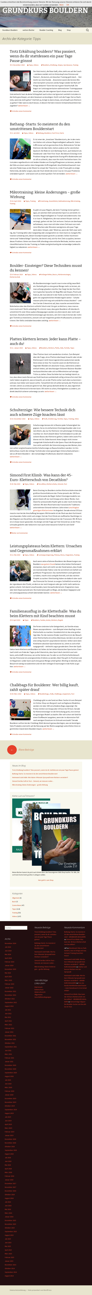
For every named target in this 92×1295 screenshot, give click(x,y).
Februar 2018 (9, 1176)
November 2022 (10, 995)
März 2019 (8, 1128)
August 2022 (9, 1006)
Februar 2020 (9, 1091)
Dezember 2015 (10, 1220)
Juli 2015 (8, 1239)
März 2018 (8, 1172)
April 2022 (8, 1021)
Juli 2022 (8, 1010)
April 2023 (8, 976)
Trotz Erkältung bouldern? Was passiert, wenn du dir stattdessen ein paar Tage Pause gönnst (43, 56)
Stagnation (69, 555)
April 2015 (8, 1250)
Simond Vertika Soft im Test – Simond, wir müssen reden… (33, 781)
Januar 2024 (9, 965)
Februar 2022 (9, 1028)
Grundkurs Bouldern (9, 30)
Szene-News (16, 905)
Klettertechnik (15, 277)
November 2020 (10, 1069)
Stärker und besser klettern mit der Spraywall (75, 969)
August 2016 (9, 1198)
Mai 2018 (8, 1165)
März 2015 (8, 1254)
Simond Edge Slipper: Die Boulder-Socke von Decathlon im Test (75, 1004)
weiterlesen (24, 105)
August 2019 (9, 1113)
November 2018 (10, 1143)
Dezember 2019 (10, 1098)
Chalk (52, 694)
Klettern (51, 348)
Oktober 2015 (10, 1228)
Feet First (55, 133)
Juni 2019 (8, 1121)
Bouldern (46, 65)
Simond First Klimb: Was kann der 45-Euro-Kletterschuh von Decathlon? (75, 941)
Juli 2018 (8, 1158)
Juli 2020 (8, 1080)
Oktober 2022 (10, 999)
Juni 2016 (8, 1206)
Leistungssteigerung (46, 555)
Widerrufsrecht (39, 992)
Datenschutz (38, 989)
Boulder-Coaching (46, 30)
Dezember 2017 (10, 1183)
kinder (48, 620)
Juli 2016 (8, 1202)
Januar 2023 (9, 988)
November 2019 (10, 1102)
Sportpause (67, 65)
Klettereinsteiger (64, 274)
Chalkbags (58, 694)
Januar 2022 (9, 1032)
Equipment (66, 694)
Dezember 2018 (10, 1139)
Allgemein (15, 898)
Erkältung (53, 65)
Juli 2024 (8, 947)
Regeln (60, 620)
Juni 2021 (8, 1050)
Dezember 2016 (10, 1191)
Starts (62, 133)
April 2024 (8, 958)
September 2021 (11, 1047)
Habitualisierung (64, 201)
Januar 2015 (9, 1261)
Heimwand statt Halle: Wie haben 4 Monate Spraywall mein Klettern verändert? (40, 777)
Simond (60, 484)
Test (65, 484)
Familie (42, 620)
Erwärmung (44, 201)
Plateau (57, 555)
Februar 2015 (9, 1257)
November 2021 (10, 1039)
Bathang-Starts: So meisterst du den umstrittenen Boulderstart (35, 774)
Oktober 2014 (10, 1268)
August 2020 (9, 1076)
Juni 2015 (8, 1242)
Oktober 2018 (10, 1146)
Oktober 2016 (10, 1194)
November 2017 (10, 1187)
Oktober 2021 (10, 1043)
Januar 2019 (9, 1135)
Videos (36, 65)
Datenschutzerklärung (18, 1290)
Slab (61, 348)
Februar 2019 (9, 1132)
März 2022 (8, 1025)
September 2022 (11, 1002)
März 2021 (8, 1054)
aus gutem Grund (48, 564)
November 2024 (10, 943)
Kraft (45, 419)
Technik (66, 348)
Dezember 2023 (10, 969)
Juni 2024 (8, 951)
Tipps (31, 65)
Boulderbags (44, 694)
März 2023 (8, 980)
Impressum (38, 987)
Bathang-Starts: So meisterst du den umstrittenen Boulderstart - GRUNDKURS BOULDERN (75, 934)
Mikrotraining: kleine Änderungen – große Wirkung (30, 785)
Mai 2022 (8, 1017)
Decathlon (42, 484)
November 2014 (10, 1265)
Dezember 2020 (10, 1065)
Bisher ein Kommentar (20, 533)
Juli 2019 (8, 1117)
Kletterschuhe (52, 484)
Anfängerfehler (46, 274)
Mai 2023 (8, 973)
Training (75, 65)
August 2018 (9, 1154)
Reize (62, 555)
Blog (60, 30)
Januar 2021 (9, 1061)
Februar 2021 (9, 1058)
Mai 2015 (8, 1246)
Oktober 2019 (10, 1106)
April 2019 (8, 1124)
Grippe (60, 65)
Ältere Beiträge (22, 749)
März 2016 (8, 1213)
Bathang (41, 133)
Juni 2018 (8, 1161)
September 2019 (11, 1109)
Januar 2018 (9, 1180)
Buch (14, 902)
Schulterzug (52, 419)
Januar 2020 (9, 1095)
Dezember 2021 (10, 1036)
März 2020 (8, 1087)
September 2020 (11, 1073)
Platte (57, 348)
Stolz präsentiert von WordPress (40, 1290)
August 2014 (9, 1276)
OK (67, 5)
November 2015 (10, 1224)
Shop (69, 30)
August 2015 (9, 1235)
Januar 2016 (9, 1217)
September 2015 (11, 1231)
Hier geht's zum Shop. (46, 880)
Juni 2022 (8, 1013)
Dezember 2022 (10, 991)
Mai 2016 (8, 1209)
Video (77, 419)
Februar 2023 (9, 984)
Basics (55, 274)
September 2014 (11, 1272)
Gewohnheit (53, 201)
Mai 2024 (8, 954)
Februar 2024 (9, 962)
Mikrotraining (75, 201)
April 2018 (8, 1169)
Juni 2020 (8, 1084)
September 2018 (11, 1150)
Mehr (61, 5)
